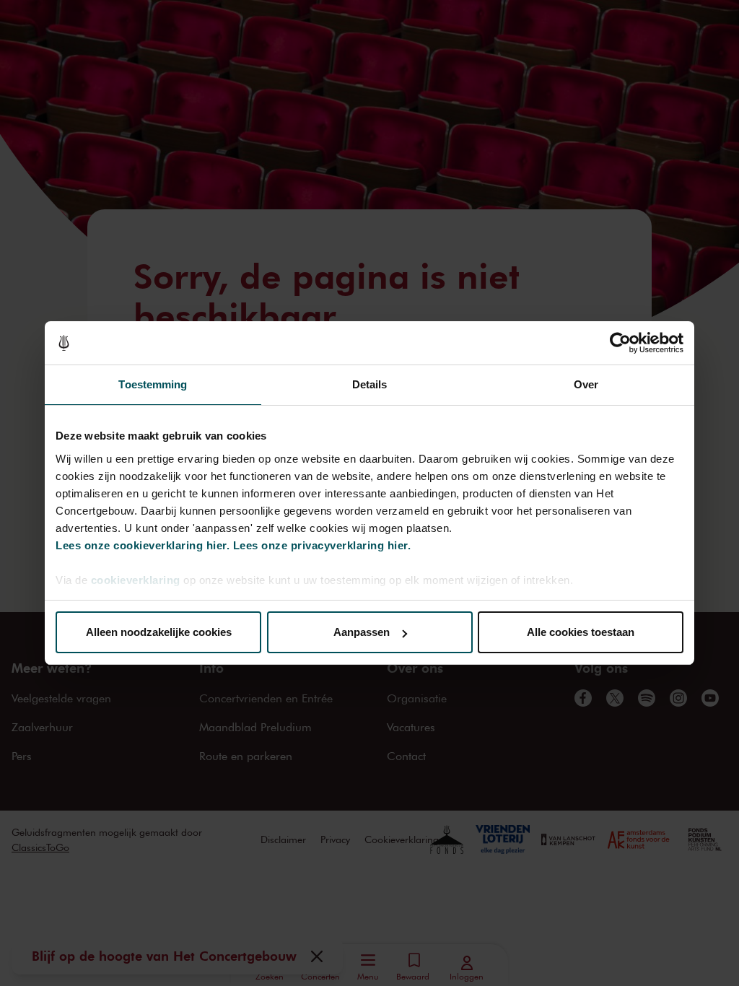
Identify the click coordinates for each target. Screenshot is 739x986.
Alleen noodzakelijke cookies (159, 632)
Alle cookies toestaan (580, 632)
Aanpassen (361, 632)
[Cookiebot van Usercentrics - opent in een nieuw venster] (620, 343)
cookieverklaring (135, 580)
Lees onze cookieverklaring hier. (142, 545)
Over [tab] (586, 384)
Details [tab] (370, 384)
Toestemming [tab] (152, 384)
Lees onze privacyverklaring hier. (322, 545)
